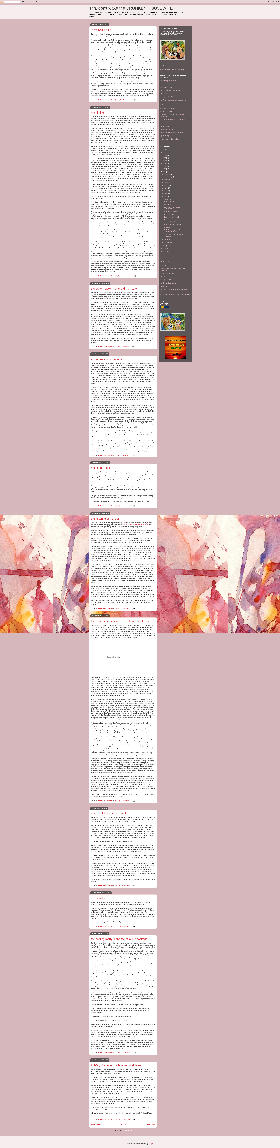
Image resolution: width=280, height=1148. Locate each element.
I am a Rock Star (165, 123)
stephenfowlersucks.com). (99, 743)
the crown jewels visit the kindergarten (114, 288)
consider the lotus (166, 87)
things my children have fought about (172, 132)
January (167, 242)
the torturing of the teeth (105, 518)
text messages (165, 126)
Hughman (163, 265)
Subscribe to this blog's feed (169, 273)
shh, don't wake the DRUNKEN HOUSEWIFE (131, 8)
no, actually (98, 898)
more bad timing (101, 30)
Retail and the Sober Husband (169, 139)
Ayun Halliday (164, 136)
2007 (164, 248)
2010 (164, 169)
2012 (164, 163)
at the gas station (101, 467)
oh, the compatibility (166, 111)
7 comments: (126, 455)
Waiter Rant (164, 286)
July (166, 188)
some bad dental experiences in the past (135, 525)
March (166, 199)
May (166, 193)
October (167, 179)
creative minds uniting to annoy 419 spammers (175, 294)
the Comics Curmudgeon (168, 283)
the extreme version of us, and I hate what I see (120, 621)
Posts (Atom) (127, 1130)
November (167, 177)
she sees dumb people (167, 108)
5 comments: (126, 885)
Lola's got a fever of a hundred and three (116, 1065)
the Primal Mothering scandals (170, 90)
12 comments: (126, 276)
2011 (164, 166)
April (166, 196)
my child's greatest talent (168, 81)
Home (123, 1125)
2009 (164, 172)
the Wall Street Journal (176, 69)
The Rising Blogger (166, 262)
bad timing (97, 112)
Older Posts (150, 1125)
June (166, 191)
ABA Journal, (164, 69)
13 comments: (127, 100)
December (167, 174)
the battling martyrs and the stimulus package (119, 939)
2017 (164, 149)
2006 (164, 251)
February (167, 239)
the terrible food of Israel (168, 129)
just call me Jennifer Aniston (169, 105)
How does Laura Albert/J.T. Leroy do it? (172, 119)
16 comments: (126, 1052)
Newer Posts (96, 1125)
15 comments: (126, 608)
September (168, 182)
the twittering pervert (166, 84)
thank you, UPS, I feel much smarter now (173, 97)
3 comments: (126, 506)
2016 (164, 152)
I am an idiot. (164, 93)
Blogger (151, 1144)
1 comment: (126, 346)
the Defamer (164, 276)
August (166, 185)
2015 (164, 155)
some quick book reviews (106, 359)
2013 (164, 160)
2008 (164, 246)
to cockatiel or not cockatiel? (108, 813)
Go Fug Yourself (165, 280)
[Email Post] (135, 100)
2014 (164, 158)
